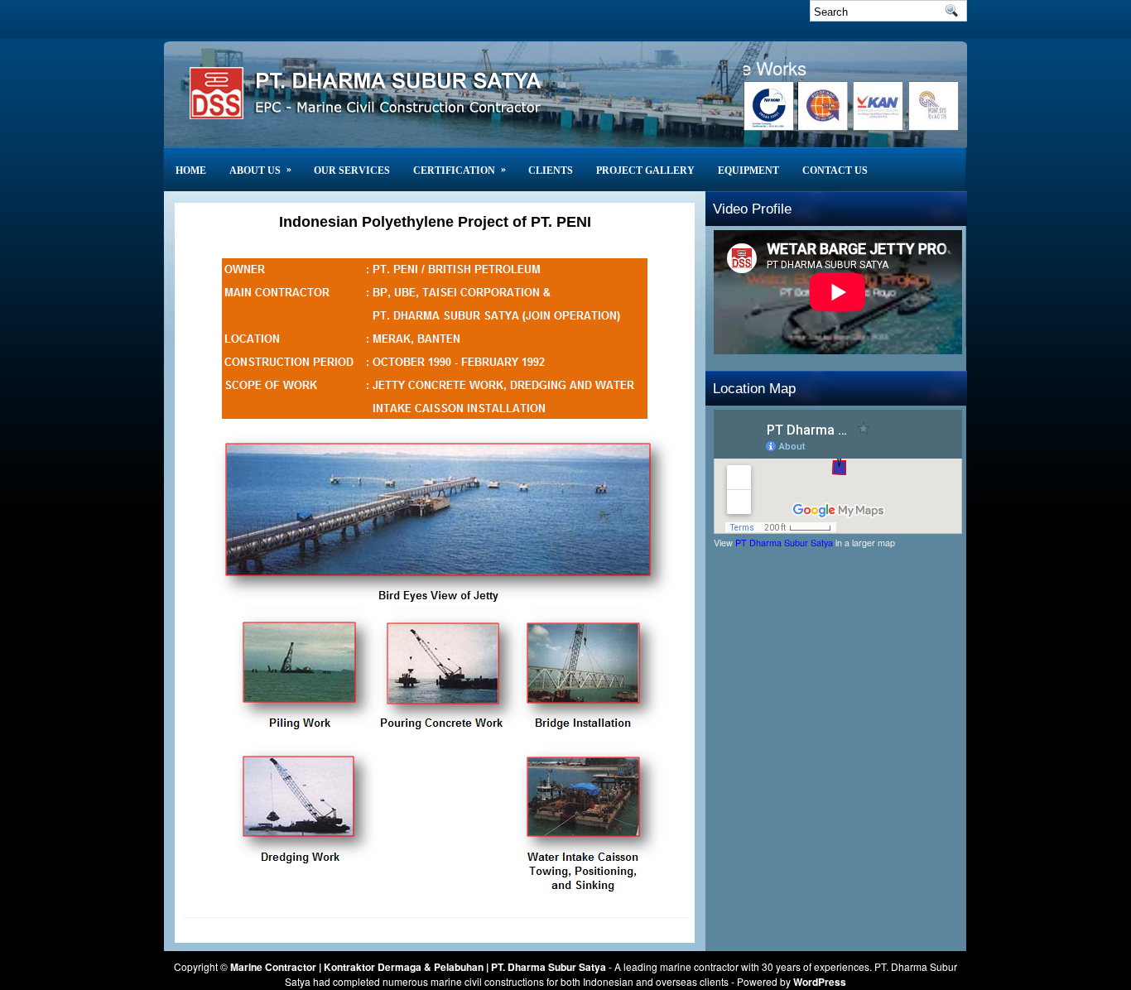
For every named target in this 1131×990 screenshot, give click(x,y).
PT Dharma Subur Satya (784, 542)
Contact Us (835, 170)
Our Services (352, 170)
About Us (260, 169)
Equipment (748, 170)
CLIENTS (550, 170)
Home (191, 170)
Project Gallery (645, 170)
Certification (459, 169)
